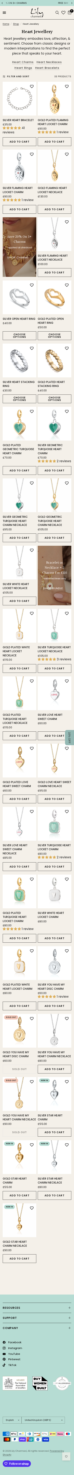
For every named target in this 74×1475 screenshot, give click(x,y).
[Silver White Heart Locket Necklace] (19, 562)
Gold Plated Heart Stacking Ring (51, 384)
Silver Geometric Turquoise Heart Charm (50, 449)
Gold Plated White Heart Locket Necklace (16, 651)
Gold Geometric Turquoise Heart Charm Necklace (50, 521)
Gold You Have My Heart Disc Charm (16, 1054)
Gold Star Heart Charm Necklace (15, 1244)
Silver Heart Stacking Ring (19, 384)
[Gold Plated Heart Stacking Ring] (54, 360)
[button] (69, 737)
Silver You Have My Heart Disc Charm (51, 987)
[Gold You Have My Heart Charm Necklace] (19, 1094)
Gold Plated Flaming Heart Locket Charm (53, 122)
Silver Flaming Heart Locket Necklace (53, 258)
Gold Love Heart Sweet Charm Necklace (54, 784)
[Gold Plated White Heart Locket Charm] (19, 963)
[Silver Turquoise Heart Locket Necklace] (54, 626)
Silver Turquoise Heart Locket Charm (54, 847)
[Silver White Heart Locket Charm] (54, 891)
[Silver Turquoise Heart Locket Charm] (54, 824)
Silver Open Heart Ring (19, 319)
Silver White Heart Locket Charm (51, 915)
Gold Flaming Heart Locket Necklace (52, 190)
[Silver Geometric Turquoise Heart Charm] (54, 424)
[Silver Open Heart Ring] (19, 297)
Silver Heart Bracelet (18, 120)
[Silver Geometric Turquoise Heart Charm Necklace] (19, 495)
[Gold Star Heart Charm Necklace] (19, 1220)
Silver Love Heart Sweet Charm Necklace (15, 849)
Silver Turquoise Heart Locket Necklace (54, 649)
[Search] (57, 12)
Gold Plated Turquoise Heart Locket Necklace (15, 719)
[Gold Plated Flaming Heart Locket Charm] (54, 99)
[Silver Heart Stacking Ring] (19, 360)
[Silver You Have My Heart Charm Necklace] (54, 1031)
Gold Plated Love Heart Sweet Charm (17, 784)
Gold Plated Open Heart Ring (51, 321)
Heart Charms (23, 62)
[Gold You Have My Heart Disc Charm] (19, 1031)
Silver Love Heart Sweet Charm (50, 717)
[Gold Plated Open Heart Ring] (54, 297)
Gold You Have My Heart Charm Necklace (19, 1117)
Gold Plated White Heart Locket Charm (17, 987)
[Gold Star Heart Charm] (19, 1157)
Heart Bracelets (47, 67)
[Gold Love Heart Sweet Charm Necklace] (54, 760)
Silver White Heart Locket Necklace (16, 586)
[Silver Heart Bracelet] (19, 99)
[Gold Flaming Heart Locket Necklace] (54, 166)
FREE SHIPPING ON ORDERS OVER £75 (37, 3)
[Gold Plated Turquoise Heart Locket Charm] (19, 891)
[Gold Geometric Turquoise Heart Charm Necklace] (54, 495)
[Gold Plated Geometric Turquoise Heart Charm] (19, 424)
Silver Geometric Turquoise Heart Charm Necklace (15, 521)
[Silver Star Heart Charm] (54, 1094)
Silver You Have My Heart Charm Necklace (54, 1054)
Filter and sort (18, 76)
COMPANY (10, 1328)
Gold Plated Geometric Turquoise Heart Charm (18, 449)
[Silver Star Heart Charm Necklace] (54, 1157)
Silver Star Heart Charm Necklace (50, 1181)
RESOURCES (11, 1308)
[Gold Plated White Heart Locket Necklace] (19, 626)
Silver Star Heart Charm (50, 1117)
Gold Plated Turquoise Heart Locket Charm (15, 917)
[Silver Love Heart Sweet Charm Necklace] (19, 824)
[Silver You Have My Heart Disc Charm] (54, 963)
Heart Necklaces (49, 62)
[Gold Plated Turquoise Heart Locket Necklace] (19, 693)
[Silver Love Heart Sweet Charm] (54, 693)
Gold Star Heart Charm (15, 1181)
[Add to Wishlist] (31, 86)
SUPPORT (10, 1318)
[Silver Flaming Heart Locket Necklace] (54, 234)
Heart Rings (23, 67)
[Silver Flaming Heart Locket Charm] (19, 166)
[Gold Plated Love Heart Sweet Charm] (19, 760)
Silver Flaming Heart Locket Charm (18, 190)
